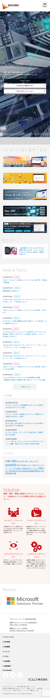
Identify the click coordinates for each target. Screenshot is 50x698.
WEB (18, 465)
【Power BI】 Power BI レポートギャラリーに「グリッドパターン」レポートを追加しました (25, 357)
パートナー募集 (28, 690)
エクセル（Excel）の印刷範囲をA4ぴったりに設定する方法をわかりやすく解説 (24, 406)
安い (6, 471)
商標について (31, 688)
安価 (10, 471)
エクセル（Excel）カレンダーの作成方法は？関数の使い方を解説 (24, 433)
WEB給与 (23, 465)
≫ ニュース (6, 651)
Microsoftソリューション (25, 91)
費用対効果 (12, 473)
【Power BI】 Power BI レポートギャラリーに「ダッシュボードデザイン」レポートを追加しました (25, 346)
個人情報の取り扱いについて (26, 686)
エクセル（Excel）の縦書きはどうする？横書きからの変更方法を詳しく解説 (24, 415)
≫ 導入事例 (6, 642)
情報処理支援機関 (28, 471)
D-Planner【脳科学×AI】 (25, 86)
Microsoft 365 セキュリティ (28, 461)
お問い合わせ (17, 690)
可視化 (41, 468)
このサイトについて (9, 686)
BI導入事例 (10, 461)
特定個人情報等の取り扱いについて (14, 688)
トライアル (40, 465)
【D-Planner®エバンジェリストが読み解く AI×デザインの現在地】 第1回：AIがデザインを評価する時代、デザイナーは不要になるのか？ (24, 334)
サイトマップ (7, 690)
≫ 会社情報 (6, 661)
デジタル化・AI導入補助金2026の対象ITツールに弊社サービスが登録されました (25, 322)
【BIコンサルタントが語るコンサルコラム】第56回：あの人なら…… (25, 311)
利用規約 (39, 688)
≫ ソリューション (8, 637)
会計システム (32, 468)
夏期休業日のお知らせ (11, 291)
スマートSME (31, 465)
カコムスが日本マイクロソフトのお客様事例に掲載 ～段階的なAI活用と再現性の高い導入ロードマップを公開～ (24, 378)
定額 (13, 471)
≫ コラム (5, 656)
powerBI (10, 464)
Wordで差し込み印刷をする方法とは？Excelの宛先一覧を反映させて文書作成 (24, 424)
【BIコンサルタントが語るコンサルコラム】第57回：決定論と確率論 (25, 281)
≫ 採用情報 (6, 666)
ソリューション (25, 81)
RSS (37, 690)
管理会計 (37, 471)
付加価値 (24, 468)
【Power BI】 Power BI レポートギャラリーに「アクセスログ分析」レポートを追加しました (24, 300)
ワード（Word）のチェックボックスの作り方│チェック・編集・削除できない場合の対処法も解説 (24, 442)
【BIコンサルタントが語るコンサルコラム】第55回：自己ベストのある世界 (25, 367)
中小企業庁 (17, 468)
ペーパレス (9, 468)
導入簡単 (18, 471)
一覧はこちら (25, 387)
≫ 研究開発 (6, 647)
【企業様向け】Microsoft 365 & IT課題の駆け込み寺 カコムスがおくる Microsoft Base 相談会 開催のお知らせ (32, 251)
